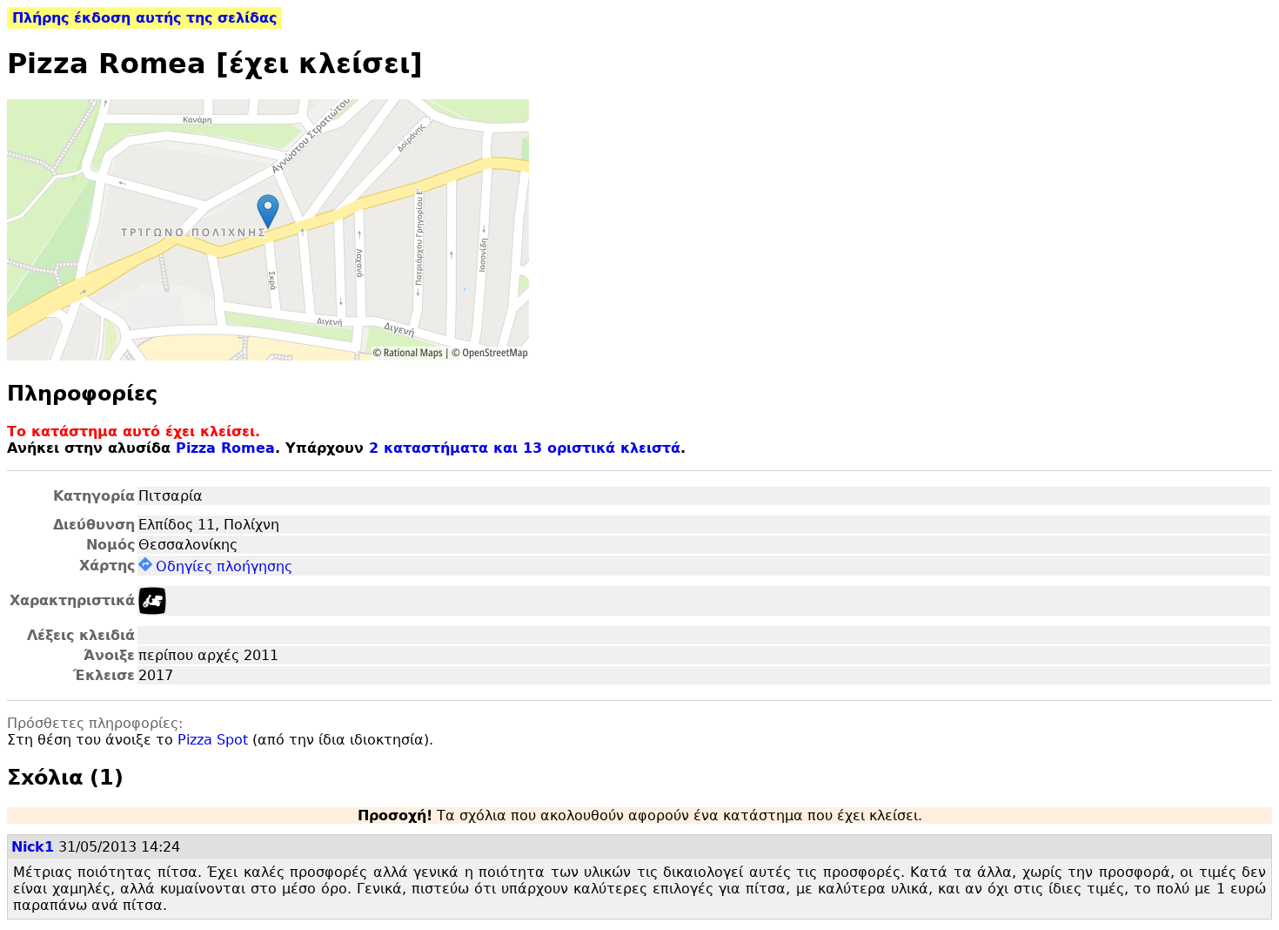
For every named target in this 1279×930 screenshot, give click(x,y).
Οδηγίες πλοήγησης (224, 566)
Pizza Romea (225, 448)
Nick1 (32, 847)
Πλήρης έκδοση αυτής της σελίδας (144, 18)
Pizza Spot (212, 739)
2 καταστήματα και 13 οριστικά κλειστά (524, 448)
